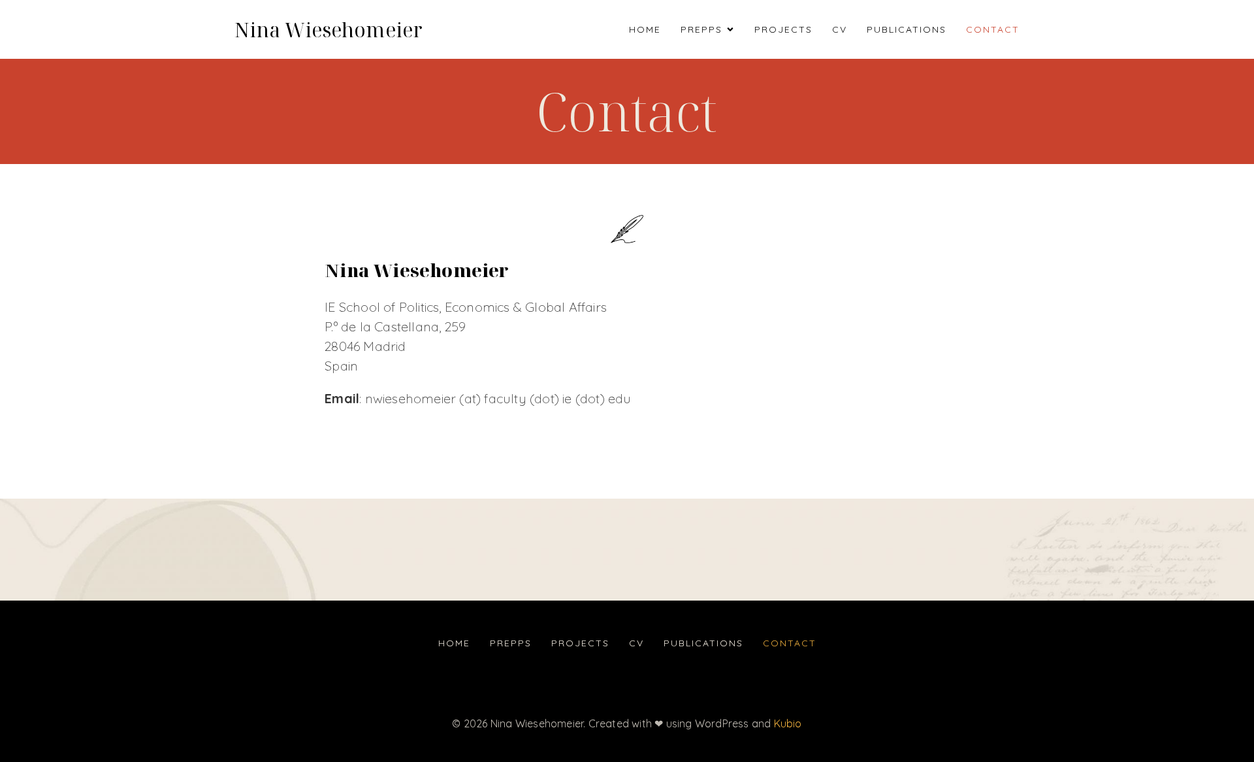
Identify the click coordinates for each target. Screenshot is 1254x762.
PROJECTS (783, 29)
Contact (993, 29)
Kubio (788, 723)
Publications (906, 29)
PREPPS (511, 643)
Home (645, 29)
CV (839, 29)
